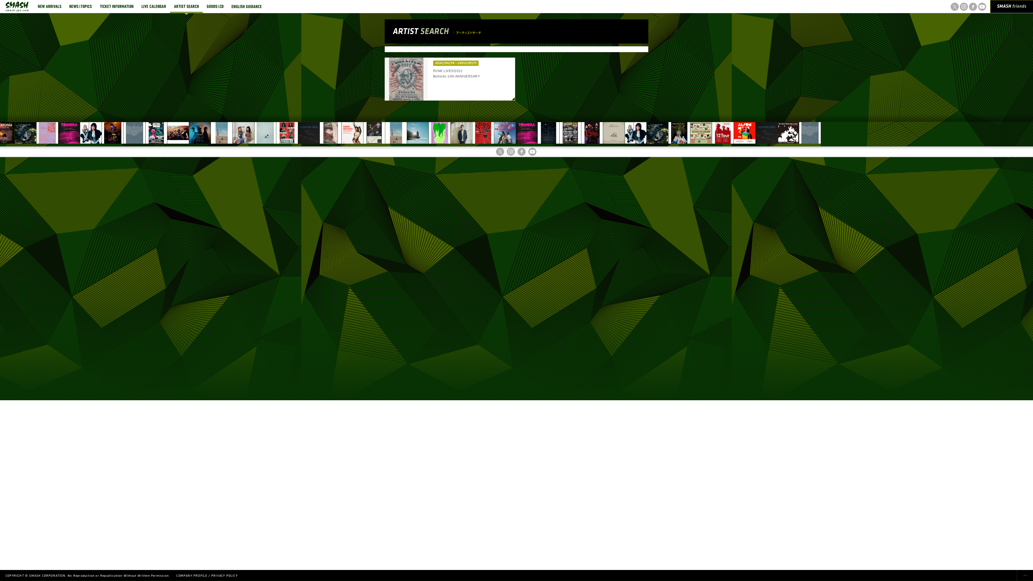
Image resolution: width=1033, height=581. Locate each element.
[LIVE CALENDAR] (153, 6)
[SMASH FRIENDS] (1011, 7)
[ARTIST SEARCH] (186, 6)
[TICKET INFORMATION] (116, 6)
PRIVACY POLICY (224, 576)
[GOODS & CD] (215, 6)
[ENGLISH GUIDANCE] (247, 6)
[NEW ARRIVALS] (49, 6)
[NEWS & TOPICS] (80, 6)
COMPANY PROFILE (191, 576)
